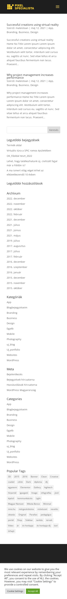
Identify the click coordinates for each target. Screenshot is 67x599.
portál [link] (11, 520)
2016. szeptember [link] (17, 267)
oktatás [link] (11, 514)
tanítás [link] (39, 520)
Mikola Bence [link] (33, 503)
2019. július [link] (13, 240)
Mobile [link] (11, 333)
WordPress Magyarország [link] (21, 390)
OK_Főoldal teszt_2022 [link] (19, 155)
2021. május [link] (14, 235)
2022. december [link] (16, 198)
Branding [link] (12, 32)
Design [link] (34, 32)
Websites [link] (12, 355)
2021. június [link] (14, 230)
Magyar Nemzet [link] (16, 503)
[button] (57, 9)
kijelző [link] (11, 498)
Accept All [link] (33, 591)
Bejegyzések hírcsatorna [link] (21, 379)
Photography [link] (14, 339)
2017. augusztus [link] (16, 246)
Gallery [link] (37, 487)
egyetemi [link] (12, 487)
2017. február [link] (14, 256)
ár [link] (18, 525)
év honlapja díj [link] (44, 525)
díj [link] (46, 481)
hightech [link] (48, 487)
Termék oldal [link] (14, 145)
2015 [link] (16, 476)
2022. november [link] (16, 203)
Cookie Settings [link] (15, 591)
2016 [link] (25, 476)
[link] (20, 6)
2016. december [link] (16, 261)
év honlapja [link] (27, 525)
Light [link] (38, 498)
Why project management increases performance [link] (30, 76)
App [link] (50, 28)
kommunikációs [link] (25, 498)
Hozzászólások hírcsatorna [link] (22, 384)
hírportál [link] (12, 492)
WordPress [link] (13, 360)
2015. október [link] (14, 288)
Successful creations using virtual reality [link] (33, 25)
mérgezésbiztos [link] (26, 509)
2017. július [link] (13, 251)
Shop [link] (19, 520)
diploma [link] (38, 481)
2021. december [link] (16, 219)
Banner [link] (34, 476)
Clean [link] (44, 476)
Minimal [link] (47, 503)
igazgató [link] (24, 492)
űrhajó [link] (11, 531)
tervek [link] (49, 520)
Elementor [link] (25, 487)
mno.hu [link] (11, 509)
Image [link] (34, 492)
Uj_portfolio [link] (13, 349)
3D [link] (9, 476)
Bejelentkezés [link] (15, 374)
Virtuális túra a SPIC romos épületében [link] (29, 150)
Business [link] (24, 32)
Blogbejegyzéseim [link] (17, 307)
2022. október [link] (14, 209)
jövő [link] (57, 492)
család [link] (11, 481)
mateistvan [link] (22, 28)
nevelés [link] (54, 509)
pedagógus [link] (46, 514)
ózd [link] (55, 525)
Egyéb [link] (10, 328)
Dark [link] (28, 481)
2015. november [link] (16, 283)
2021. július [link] (13, 225)
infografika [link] (46, 492)
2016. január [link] (14, 272)
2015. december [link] (16, 277)
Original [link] (22, 514)
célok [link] (20, 481)
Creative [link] (54, 476)
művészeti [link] (42, 509)
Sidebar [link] (29, 520)
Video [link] (10, 525)
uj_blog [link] (11, 344)
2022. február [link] (14, 214)
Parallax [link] (33, 514)
